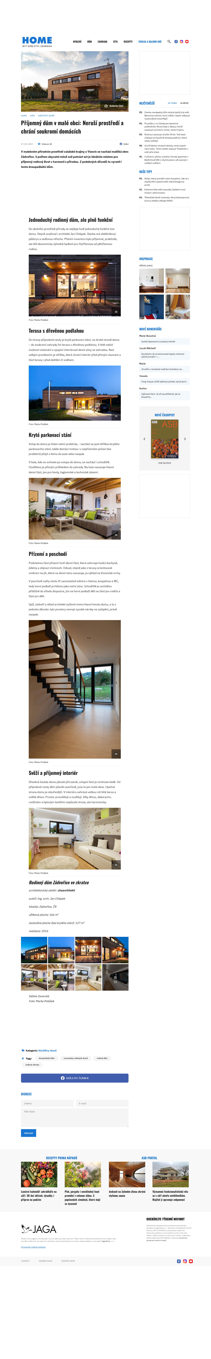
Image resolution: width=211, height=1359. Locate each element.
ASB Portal (149, 1158)
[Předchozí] (144, 438)
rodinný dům (102, 1058)
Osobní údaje (45, 1261)
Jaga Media (106, 1241)
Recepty (128, 41)
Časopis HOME (68, 1261)
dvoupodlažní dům (47, 1058)
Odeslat (28, 1133)
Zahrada (102, 41)
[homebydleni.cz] (37, 42)
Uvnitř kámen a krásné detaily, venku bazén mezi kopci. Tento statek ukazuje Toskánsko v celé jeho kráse (166, 148)
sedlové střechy (32, 1065)
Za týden (172, 103)
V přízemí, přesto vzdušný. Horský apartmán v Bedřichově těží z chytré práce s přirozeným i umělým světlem (166, 159)
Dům (89, 41)
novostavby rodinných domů (76, 1058)
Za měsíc (184, 103)
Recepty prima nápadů (61, 1158)
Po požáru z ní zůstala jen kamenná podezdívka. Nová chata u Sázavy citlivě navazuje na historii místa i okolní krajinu (164, 126)
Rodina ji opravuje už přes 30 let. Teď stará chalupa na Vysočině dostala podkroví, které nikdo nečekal (165, 137)
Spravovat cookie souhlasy (33, 1247)
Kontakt (25, 1261)
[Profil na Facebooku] (176, 41)
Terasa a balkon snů (149, 41)
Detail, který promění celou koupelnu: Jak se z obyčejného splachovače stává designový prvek (166, 181)
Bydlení (77, 41)
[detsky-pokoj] (151, 280)
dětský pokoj (145, 265)
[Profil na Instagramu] (181, 41)
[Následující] (184, 438)
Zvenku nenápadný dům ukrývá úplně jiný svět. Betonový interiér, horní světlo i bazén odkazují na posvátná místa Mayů (167, 115)
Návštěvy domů (46, 115)
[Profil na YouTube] (186, 41)
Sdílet (126, 144)
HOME (24, 115)
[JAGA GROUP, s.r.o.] (39, 1229)
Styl (115, 41)
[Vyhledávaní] (169, 41)
